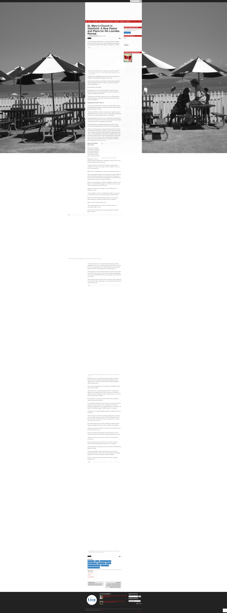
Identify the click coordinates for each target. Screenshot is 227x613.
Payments (128, 21)
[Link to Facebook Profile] (139, 603)
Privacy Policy (102, 610)
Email (125, 38)
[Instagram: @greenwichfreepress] (128, 57)
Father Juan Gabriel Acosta (94, 565)
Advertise (122, 21)
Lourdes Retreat (105, 565)
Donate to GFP (127, 32)
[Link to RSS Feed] (140, 603)
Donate (100, 21)
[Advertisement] (113, 10)
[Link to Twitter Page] (137, 603)
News (89, 21)
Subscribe (126, 45)
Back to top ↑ (139, 611)
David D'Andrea (102, 563)
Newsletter (116, 21)
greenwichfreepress (93, 36)
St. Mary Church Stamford (94, 567)
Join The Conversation (108, 21)
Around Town (91, 561)
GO (140, 1)
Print (120, 38)
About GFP (95, 21)
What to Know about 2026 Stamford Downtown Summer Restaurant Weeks (114, 601)
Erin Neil (109, 563)
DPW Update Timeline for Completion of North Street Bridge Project (115, 596)
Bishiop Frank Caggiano (106, 561)
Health (97, 561)
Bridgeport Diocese (92, 563)
